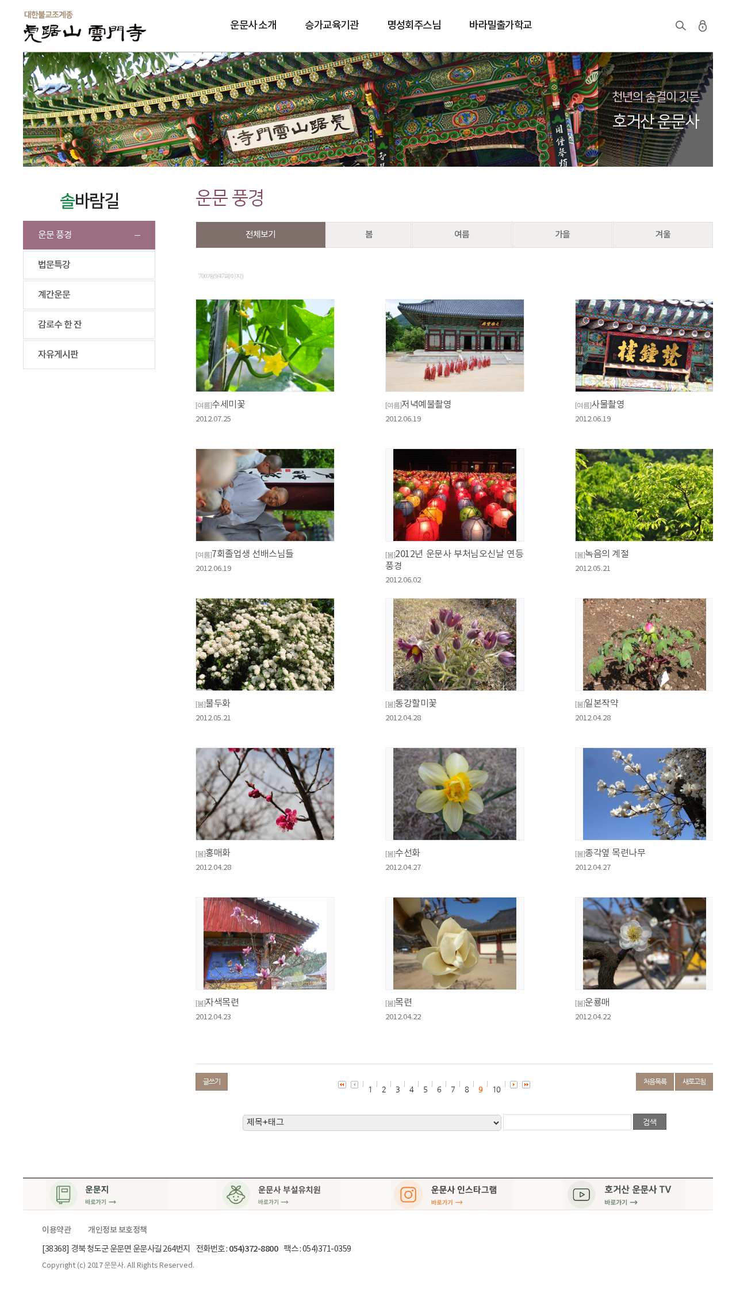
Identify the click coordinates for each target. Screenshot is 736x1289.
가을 (562, 235)
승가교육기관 (331, 26)
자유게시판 (58, 355)
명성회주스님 (413, 26)
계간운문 (54, 295)
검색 (680, 26)
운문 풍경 (55, 235)
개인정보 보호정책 (117, 1230)
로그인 (702, 26)
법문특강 (54, 265)
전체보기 (260, 235)
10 (496, 1089)
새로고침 (694, 1081)
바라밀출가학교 (500, 26)
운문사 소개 (253, 26)
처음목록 (654, 1081)
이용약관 (56, 1230)
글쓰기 (211, 1081)
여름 (461, 235)
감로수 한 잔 (60, 325)
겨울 (663, 235)
